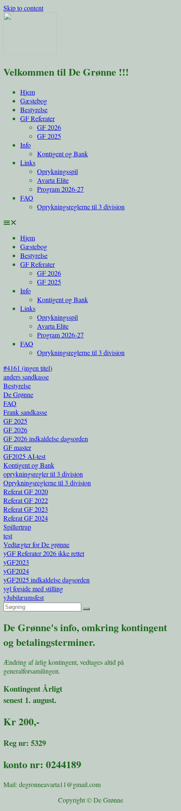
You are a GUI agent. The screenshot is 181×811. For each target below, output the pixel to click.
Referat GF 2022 (25, 500)
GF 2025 (49, 136)
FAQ (26, 197)
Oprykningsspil (57, 171)
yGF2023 (16, 562)
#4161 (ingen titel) (27, 367)
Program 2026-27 (60, 188)
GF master (17, 447)
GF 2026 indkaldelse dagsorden (45, 438)
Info (25, 144)
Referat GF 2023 (25, 509)
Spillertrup (17, 526)
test (7, 535)
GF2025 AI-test (24, 456)
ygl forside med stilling (33, 588)
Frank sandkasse (25, 412)
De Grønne (18, 394)
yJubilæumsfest (23, 597)
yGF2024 (16, 570)
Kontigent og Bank (62, 153)
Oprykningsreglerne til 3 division (81, 206)
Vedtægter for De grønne (36, 544)
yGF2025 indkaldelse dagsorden (46, 579)
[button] (90, 222)
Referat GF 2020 (25, 491)
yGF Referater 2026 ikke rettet (43, 553)
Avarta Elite (53, 180)
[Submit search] (86, 609)
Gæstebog (33, 100)
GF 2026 (49, 127)
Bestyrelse (34, 109)
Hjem (27, 91)
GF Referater (37, 118)
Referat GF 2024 (25, 517)
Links (27, 162)
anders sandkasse (26, 376)
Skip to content (23, 7)
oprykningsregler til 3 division (43, 473)
